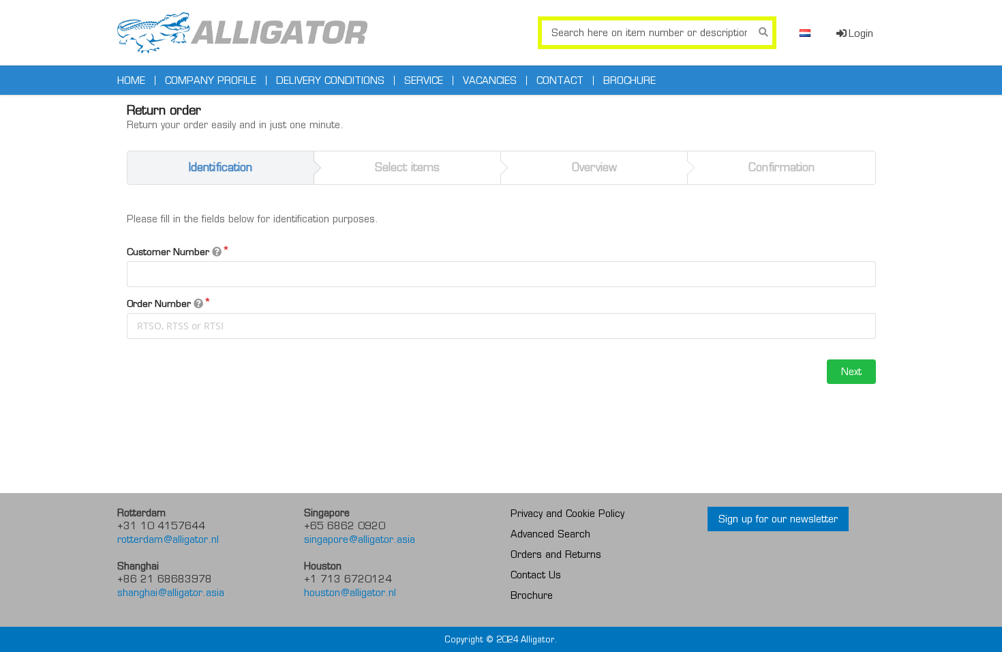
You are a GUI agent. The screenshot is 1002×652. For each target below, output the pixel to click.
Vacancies (490, 80)
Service (423, 80)
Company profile (210, 80)
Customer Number (169, 251)
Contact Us (536, 575)
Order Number (160, 303)
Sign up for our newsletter (778, 519)
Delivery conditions (330, 80)
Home (131, 80)
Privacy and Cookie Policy (567, 513)
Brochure (629, 80)
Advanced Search (550, 534)
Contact (559, 80)
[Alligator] (242, 32)
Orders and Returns (556, 554)
